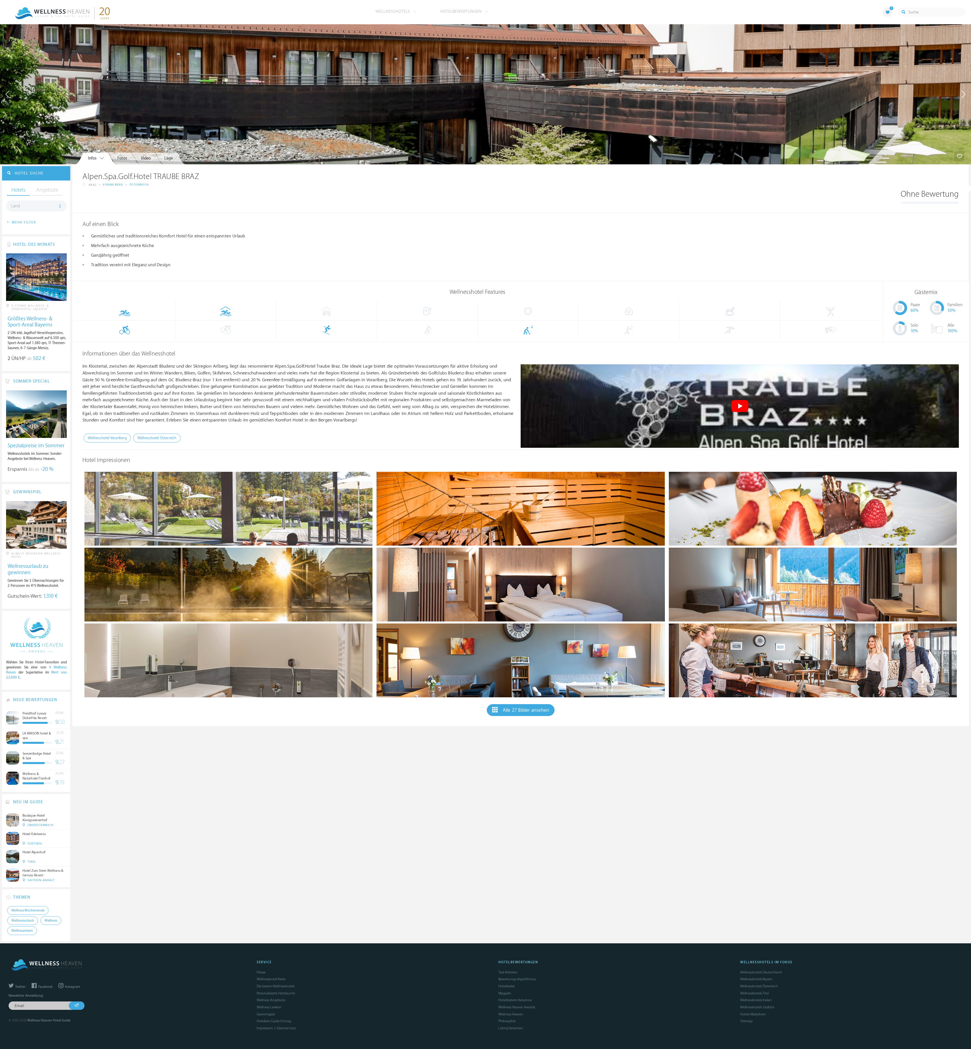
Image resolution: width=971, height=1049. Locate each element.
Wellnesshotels (393, 11)
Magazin (504, 993)
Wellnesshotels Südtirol (757, 1007)
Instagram (72, 987)
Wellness (51, 921)
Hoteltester (506, 986)
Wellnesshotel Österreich (156, 438)
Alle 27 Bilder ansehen (526, 710)
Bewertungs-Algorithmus (517, 979)
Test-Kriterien (507, 972)
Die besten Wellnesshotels (276, 986)
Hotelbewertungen (461, 11)
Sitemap (746, 1021)
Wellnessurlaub (22, 921)
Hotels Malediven (753, 1014)
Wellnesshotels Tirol (754, 993)
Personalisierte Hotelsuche (276, 993)
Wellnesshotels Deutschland (761, 972)
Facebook (44, 987)
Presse (261, 972)
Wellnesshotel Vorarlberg (107, 438)
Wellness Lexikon (269, 1007)
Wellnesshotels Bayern (756, 979)
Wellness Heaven (510, 1014)
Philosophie (507, 1021)
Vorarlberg (113, 184)
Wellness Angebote (271, 1000)
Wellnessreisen (22, 931)
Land (15, 206)
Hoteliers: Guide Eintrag (274, 1021)
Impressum (265, 1028)
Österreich (139, 184)
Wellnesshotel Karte (271, 979)
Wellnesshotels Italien (756, 1000)
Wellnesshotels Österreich (759, 986)
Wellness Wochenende (28, 910)
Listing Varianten (510, 1028)
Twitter (20, 987)
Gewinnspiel (266, 1014)
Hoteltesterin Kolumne (515, 1000)
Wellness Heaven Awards (516, 1007)
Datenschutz (286, 1028)
